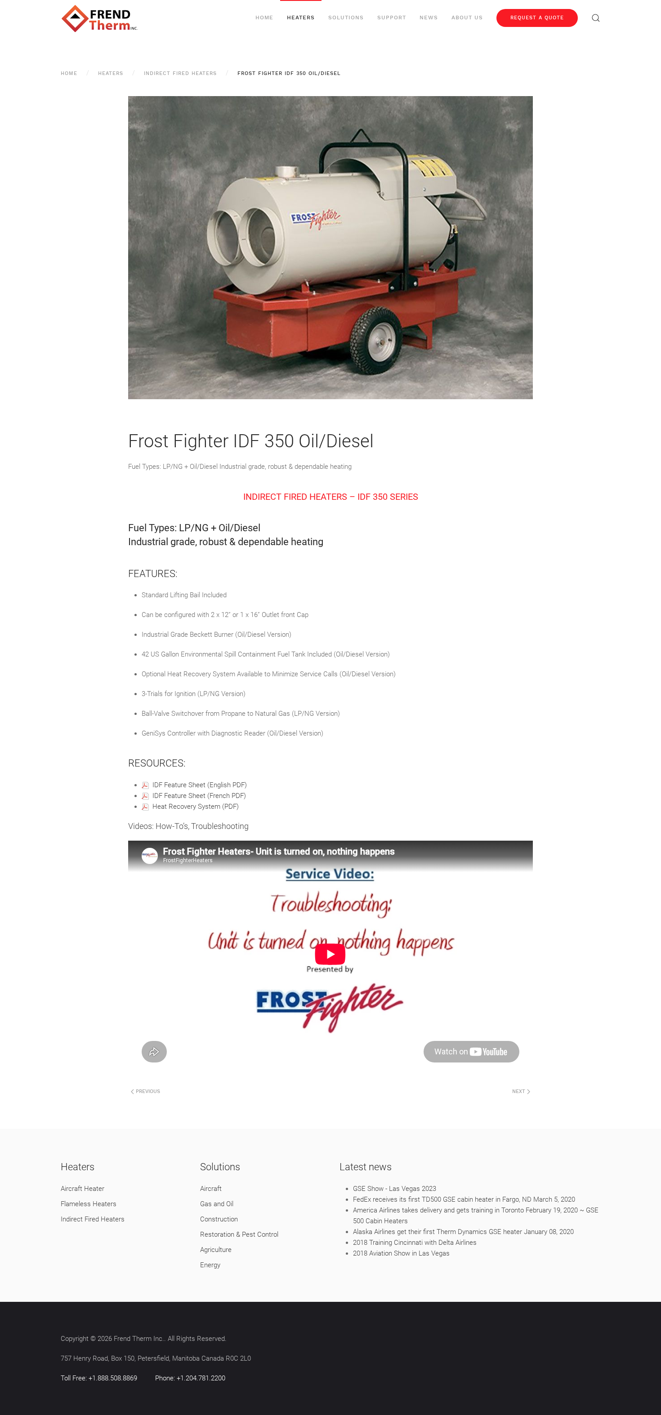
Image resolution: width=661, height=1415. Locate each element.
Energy (210, 1265)
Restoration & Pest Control (239, 1234)
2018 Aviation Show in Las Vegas (401, 1253)
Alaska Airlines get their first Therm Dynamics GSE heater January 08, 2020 (463, 1232)
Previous (147, 1091)
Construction (219, 1219)
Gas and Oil (216, 1204)
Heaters (301, 17)
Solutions (346, 17)
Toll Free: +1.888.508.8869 (99, 1378)
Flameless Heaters (88, 1204)
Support (391, 17)
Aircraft (211, 1189)
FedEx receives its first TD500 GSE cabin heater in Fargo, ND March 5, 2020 (464, 1199)
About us (467, 17)
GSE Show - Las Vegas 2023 (394, 1189)
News (429, 17)
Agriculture (216, 1250)
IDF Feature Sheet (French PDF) (199, 796)
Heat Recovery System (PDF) (195, 806)
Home (264, 17)
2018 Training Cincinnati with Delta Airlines (415, 1243)
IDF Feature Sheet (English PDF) (199, 785)
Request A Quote (537, 18)
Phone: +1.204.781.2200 (190, 1378)
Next (519, 1091)
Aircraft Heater (82, 1189)
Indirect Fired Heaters (180, 73)
